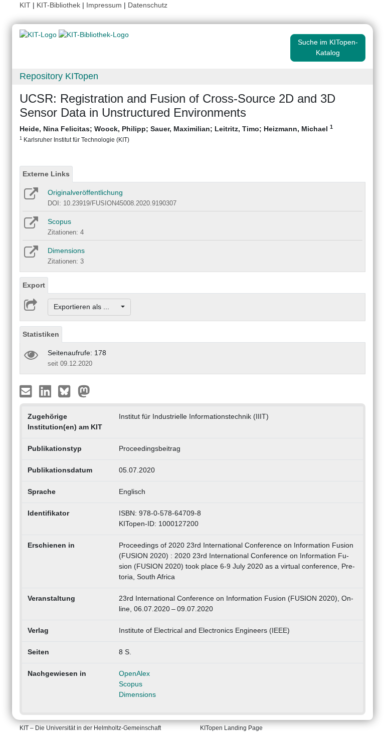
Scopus (59, 221)
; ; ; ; (176, 133)
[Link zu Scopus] (30, 226)
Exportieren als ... (86, 307)
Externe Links (46, 174)
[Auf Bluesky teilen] (67, 390)
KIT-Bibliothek (59, 5)
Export (34, 285)
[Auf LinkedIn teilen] (46, 390)
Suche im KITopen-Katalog (328, 47)
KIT (25, 5)
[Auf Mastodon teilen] (84, 390)
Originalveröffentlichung (85, 192)
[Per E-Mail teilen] (27, 390)
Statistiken (41, 334)
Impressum (104, 5)
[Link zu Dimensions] (30, 255)
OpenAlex (134, 673)
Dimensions (66, 251)
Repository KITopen (59, 76)
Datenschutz (147, 5)
